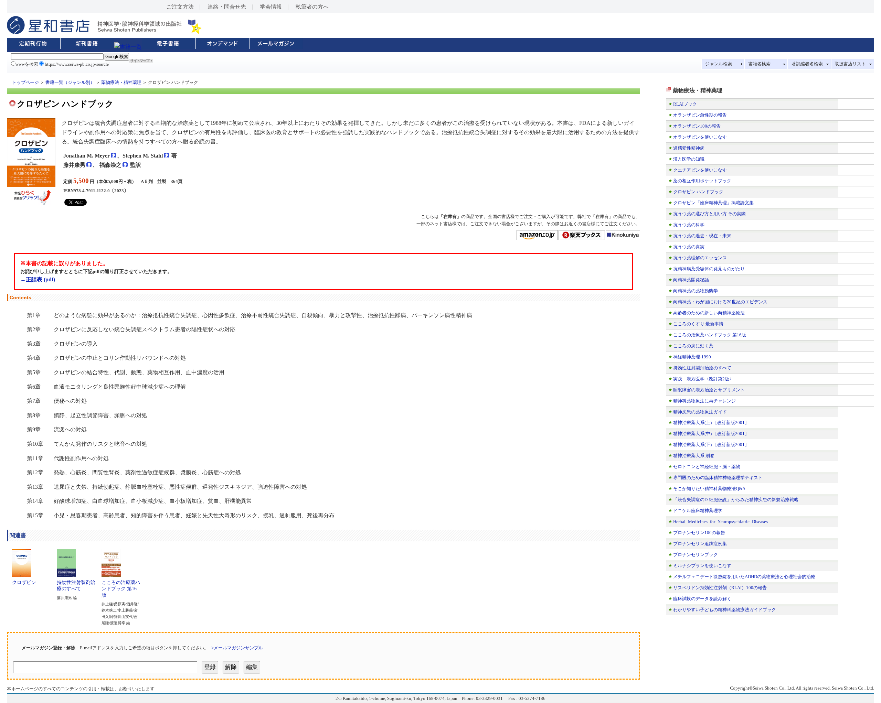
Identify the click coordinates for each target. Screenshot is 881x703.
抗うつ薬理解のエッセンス (700, 257)
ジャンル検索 (718, 64)
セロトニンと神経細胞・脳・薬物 (706, 466)
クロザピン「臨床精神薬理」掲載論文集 (713, 202)
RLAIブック (685, 104)
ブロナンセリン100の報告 (699, 532)
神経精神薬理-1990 (692, 356)
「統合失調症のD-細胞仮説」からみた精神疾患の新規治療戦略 (735, 499)
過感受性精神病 (688, 148)
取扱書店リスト (850, 64)
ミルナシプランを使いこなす (702, 565)
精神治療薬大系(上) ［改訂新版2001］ (711, 422)
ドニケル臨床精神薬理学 (697, 510)
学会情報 (271, 7)
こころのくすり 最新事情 (698, 323)
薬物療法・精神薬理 (121, 82)
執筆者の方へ (312, 7)
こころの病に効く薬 (693, 345)
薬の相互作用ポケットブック (702, 180)
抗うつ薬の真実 (688, 246)
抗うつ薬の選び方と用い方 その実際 (709, 213)
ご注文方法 (180, 7)
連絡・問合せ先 (227, 7)
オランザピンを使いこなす (700, 137)
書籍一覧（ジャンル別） (70, 82)
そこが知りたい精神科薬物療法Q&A (709, 488)
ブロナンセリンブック (695, 554)
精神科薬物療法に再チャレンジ (704, 400)
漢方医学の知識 (688, 159)
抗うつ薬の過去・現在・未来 (702, 235)
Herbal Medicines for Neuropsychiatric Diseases (720, 521)
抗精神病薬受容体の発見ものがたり (709, 268)
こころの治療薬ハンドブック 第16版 (121, 589)
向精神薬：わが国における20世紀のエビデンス (720, 301)
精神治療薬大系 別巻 (693, 455)
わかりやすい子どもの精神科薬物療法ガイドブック (724, 609)
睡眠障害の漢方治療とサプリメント (709, 389)
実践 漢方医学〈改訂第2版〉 (703, 378)
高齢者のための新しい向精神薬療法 (709, 312)
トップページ (25, 82)
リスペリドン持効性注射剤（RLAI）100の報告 (720, 587)
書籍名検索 (759, 64)
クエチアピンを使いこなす (700, 170)
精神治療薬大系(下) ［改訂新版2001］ (711, 444)
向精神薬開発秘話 (691, 279)
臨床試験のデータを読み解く (702, 598)
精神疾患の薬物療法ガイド (700, 411)
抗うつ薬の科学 (688, 224)
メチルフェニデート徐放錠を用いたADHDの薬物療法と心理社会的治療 (744, 576)
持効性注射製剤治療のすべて (76, 585)
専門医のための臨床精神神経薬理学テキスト (718, 477)
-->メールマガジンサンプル (236, 647)
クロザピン (24, 582)
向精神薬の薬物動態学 (695, 290)
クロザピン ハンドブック (698, 191)
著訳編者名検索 (807, 64)
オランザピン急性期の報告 (700, 115)
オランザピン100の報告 (697, 126)
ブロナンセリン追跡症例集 (700, 543)
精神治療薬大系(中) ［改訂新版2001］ (711, 433)
